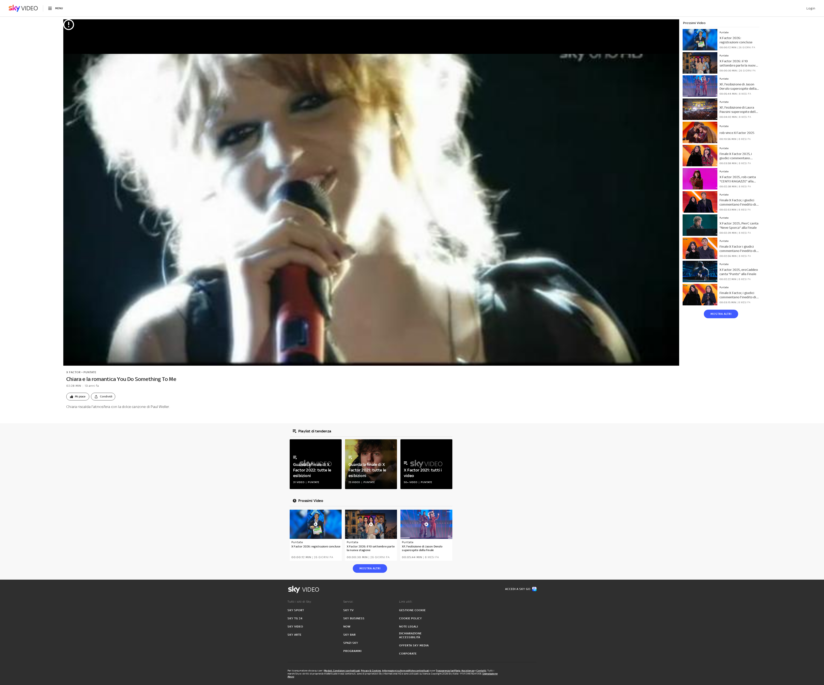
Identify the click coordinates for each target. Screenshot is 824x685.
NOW (347, 626)
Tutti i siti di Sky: (300, 601)
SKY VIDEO (295, 626)
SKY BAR (349, 634)
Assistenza (467, 670)
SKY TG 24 (295, 618)
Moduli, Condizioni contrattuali (342, 670)
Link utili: (406, 601)
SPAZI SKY (350, 642)
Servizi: (348, 601)
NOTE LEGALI (408, 626)
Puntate (89, 372)
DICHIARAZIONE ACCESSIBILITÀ (410, 635)
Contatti (481, 670)
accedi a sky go (517, 589)
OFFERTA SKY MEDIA (414, 645)
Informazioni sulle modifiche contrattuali (405, 670)
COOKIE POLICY (410, 618)
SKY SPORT (296, 610)
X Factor (73, 372)
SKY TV (348, 610)
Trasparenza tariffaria (448, 670)
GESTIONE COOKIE (412, 610)
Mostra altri (721, 313)
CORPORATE (408, 653)
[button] (77, 396)
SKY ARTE (294, 634)
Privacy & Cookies (371, 670)
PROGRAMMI (352, 651)
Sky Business (354, 618)
